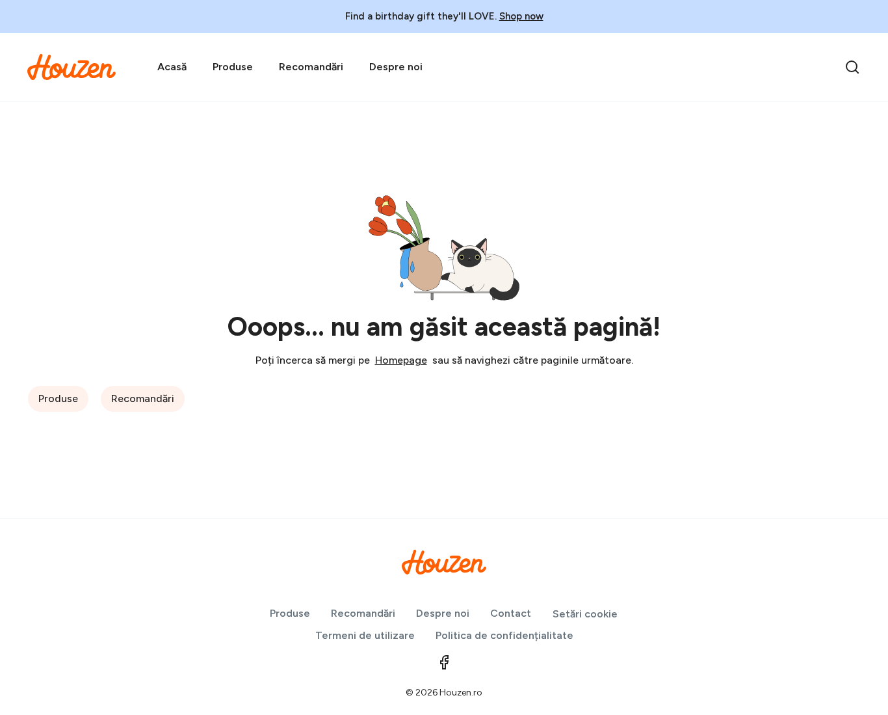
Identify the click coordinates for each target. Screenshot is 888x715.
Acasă (172, 67)
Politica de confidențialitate (504, 635)
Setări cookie (585, 614)
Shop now (521, 16)
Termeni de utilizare (365, 635)
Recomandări (311, 67)
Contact (510, 613)
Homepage (401, 360)
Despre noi (396, 67)
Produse (233, 67)
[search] (852, 67)
